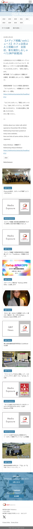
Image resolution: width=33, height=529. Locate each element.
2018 (3, 19)
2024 (9, 22)
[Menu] (30, 1)
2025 (15, 22)
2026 (21, 22)
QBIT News (8, 188)
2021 (21, 19)
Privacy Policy (6, 522)
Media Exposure (7, 162)
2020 (15, 19)
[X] (4, 517)
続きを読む (16, 28)
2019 (9, 19)
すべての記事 (6, 28)
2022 (27, 19)
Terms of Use (14, 522)
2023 (3, 22)
